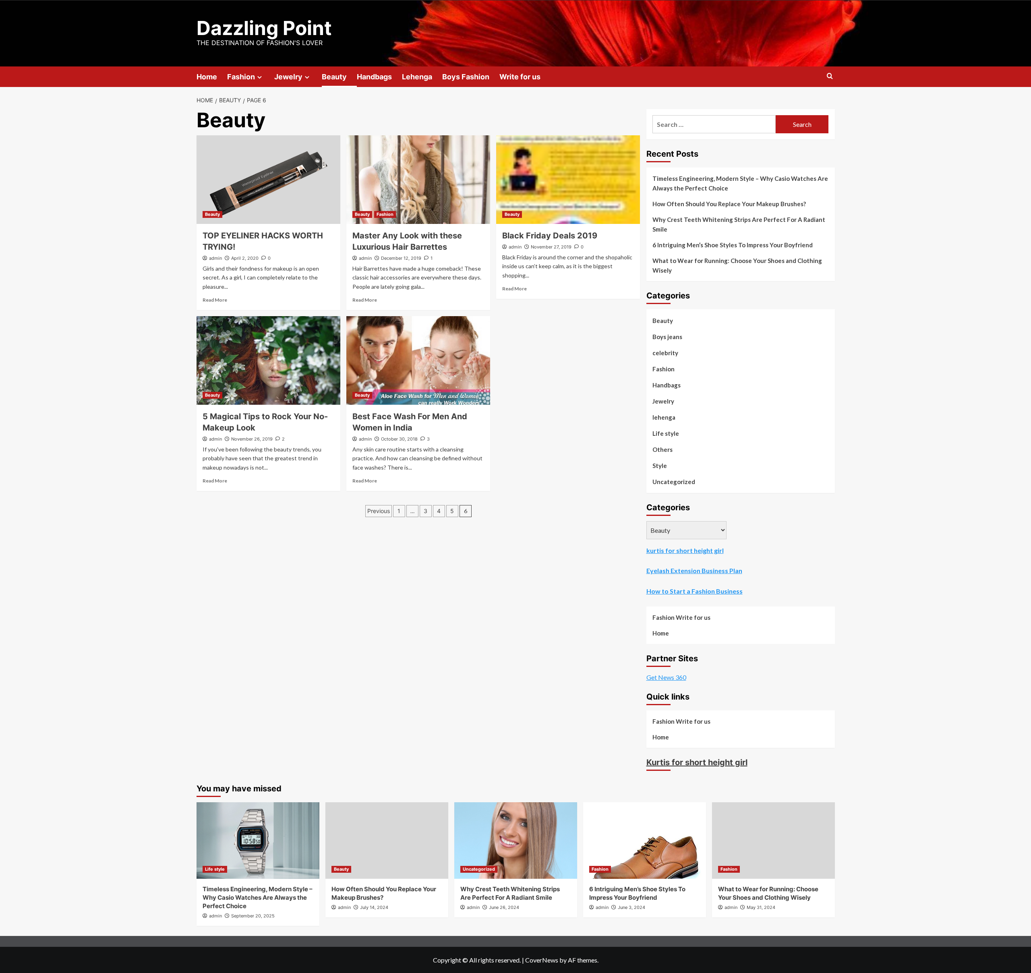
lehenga (663, 417)
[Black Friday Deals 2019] (568, 179)
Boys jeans (667, 336)
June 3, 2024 (631, 907)
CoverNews (541, 960)
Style (659, 465)
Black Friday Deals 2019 (549, 235)
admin (215, 258)
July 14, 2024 (374, 907)
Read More (215, 300)
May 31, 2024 (761, 907)
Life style (665, 433)
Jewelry (288, 76)
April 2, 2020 (245, 258)
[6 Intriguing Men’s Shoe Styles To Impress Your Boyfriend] (644, 840)
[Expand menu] (259, 77)
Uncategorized (673, 481)
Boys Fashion (465, 76)
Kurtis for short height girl (696, 762)
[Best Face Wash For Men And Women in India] (418, 360)
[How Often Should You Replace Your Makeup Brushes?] (386, 840)
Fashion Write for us (681, 617)
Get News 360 (666, 677)
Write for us (519, 76)
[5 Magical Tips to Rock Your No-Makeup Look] (268, 360)
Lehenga (417, 76)
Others (662, 449)
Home (207, 76)
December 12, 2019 (401, 258)
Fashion (241, 76)
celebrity (665, 352)
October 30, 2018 (399, 439)
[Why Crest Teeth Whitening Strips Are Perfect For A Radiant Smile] (515, 840)
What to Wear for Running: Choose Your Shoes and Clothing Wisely (737, 265)
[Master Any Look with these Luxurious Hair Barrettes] (418, 179)
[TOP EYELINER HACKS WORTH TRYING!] (268, 179)
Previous (378, 510)
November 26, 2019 (252, 439)
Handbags (374, 76)
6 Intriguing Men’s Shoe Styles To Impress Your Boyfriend (732, 244)
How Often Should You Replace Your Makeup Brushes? (729, 203)
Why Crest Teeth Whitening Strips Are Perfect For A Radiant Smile (738, 224)
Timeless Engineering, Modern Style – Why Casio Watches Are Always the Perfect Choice (740, 183)
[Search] (830, 76)
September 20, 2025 (253, 916)
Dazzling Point (264, 28)
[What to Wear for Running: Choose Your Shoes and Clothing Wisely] (773, 840)
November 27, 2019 (551, 247)
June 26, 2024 (504, 907)
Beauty (334, 76)
